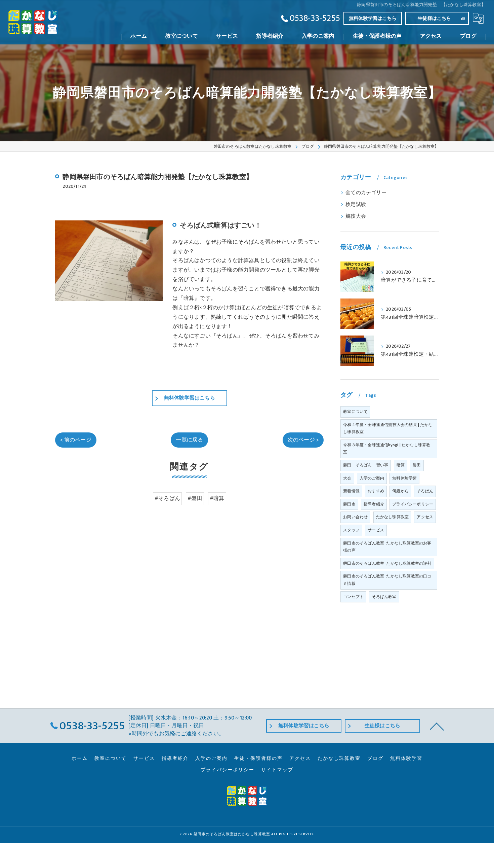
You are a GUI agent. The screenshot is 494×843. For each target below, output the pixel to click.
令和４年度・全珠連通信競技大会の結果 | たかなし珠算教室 (388, 428)
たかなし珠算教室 (392, 517)
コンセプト (353, 596)
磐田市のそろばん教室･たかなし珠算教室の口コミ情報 (387, 580)
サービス (376, 530)
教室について (355, 411)
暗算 (401, 465)
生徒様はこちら (434, 18)
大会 (347, 478)
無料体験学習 (404, 478)
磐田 (417, 465)
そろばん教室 (384, 596)
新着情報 (351, 491)
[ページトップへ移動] (437, 726)
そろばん (425, 491)
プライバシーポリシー (412, 504)
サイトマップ (277, 770)
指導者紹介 (374, 504)
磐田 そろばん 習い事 (365, 465)
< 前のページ (75, 439)
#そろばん (167, 498)
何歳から (400, 491)
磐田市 (349, 504)
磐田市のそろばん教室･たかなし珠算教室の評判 (387, 563)
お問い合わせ (355, 517)
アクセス (425, 517)
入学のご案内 (372, 478)
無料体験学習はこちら (373, 18)
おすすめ (376, 491)
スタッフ (351, 530)
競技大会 (355, 216)
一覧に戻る (189, 439)
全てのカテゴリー (365, 193)
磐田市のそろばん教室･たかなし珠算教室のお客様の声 (387, 547)
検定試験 (355, 205)
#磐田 (195, 498)
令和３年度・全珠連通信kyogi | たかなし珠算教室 (386, 449)
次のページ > (303, 439)
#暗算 (217, 498)
